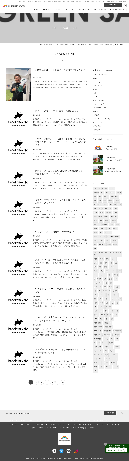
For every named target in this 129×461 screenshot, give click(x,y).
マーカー (104, 343)
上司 (100, 299)
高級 (101, 232)
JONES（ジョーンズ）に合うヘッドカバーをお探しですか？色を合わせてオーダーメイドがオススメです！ (60, 141)
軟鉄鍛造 (96, 192)
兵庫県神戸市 (106, 335)
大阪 (95, 200)
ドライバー (97, 188)
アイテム (96, 271)
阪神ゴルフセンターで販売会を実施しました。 (58, 110)
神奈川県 (108, 212)
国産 (101, 263)
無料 (107, 303)
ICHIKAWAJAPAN (98, 355)
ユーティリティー (99, 359)
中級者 (118, 224)
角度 (105, 279)
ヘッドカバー (99, 82)
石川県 (95, 212)
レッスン (101, 307)
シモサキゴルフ (106, 208)
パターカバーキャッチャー (101, 216)
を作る (95, 263)
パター (95, 371)
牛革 (111, 263)
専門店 (99, 279)
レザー (102, 367)
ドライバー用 (99, 100)
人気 (119, 204)
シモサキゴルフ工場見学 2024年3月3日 (54, 231)
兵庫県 (115, 208)
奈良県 (95, 319)
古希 (117, 339)
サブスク (106, 339)
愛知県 (102, 259)
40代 (117, 303)
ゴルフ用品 (113, 204)
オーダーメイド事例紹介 (102, 119)
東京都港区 (97, 335)
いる (95, 291)
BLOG (96, 111)
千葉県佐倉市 (107, 323)
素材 (95, 244)
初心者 (111, 224)
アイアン (113, 363)
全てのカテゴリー (100, 75)
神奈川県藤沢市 (98, 327)
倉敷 (116, 263)
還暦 (112, 339)
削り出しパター (98, 351)
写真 (106, 263)
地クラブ (108, 307)
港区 (112, 319)
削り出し (112, 351)
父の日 (109, 228)
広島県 (108, 259)
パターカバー (113, 267)
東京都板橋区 (97, 323)
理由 (111, 283)
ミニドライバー (108, 347)
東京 (100, 267)
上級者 (95, 228)
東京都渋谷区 (108, 327)
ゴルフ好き (102, 244)
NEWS (96, 78)
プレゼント (97, 363)
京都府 (115, 212)
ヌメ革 (95, 232)
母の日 (115, 228)
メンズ (95, 275)
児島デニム (97, 224)
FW (94, 343)
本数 (108, 295)
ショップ (117, 200)
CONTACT (112, 5)
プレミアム (108, 232)
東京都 (95, 259)
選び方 (95, 220)
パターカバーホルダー (113, 236)
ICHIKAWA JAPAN (100, 108)
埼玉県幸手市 (97, 331)
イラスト (107, 220)
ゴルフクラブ (99, 104)
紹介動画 (114, 291)
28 (63, 382)
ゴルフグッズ (106, 291)
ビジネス (102, 295)
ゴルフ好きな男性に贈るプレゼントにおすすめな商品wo (107, 254)
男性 (95, 196)
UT (98, 343)
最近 (105, 287)
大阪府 (95, 303)
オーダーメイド (99, 86)
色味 (119, 271)
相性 (106, 311)
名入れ (95, 367)
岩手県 (109, 315)
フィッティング (116, 299)
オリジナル (98, 122)
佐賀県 (111, 343)
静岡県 (115, 244)
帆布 (95, 93)
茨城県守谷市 (97, 339)
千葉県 (109, 244)
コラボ (95, 295)
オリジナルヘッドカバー (100, 204)
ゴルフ (119, 192)
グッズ (110, 287)
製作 (102, 271)
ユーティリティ (98, 283)
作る (95, 248)
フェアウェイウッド (111, 359)
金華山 (114, 220)
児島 (95, 267)
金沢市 (102, 319)
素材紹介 (97, 130)
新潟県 (105, 267)
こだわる (102, 228)
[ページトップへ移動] (121, 413)
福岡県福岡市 (107, 331)
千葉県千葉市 (117, 331)
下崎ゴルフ (97, 208)
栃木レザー (114, 216)
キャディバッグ (98, 311)
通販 (106, 355)
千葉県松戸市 (97, 347)
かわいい (106, 196)
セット (114, 259)
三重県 (103, 315)
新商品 (96, 115)
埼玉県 (102, 212)
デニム (96, 97)
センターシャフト (111, 271)
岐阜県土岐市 (116, 335)
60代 (95, 307)
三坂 (106, 351)
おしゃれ (104, 188)
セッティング (97, 287)
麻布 (107, 319)
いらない (117, 287)
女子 (106, 283)
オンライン (107, 299)
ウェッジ (115, 367)
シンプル (112, 188)
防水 (105, 200)
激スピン (96, 315)
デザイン (108, 367)
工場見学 (97, 126)
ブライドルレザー (99, 240)
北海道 (102, 303)
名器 (102, 192)
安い (109, 275)
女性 (100, 196)
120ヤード (115, 295)
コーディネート (114, 311)
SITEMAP (93, 428)
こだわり (114, 240)
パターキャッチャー (99, 236)
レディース (103, 275)
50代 (116, 279)
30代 (112, 303)
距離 (95, 299)
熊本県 (110, 279)
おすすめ (104, 224)
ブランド (115, 275)
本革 (95, 89)
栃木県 (115, 315)
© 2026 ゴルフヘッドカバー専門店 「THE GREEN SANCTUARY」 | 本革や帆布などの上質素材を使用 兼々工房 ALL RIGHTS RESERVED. (64, 458)
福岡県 (110, 200)
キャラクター (114, 196)
